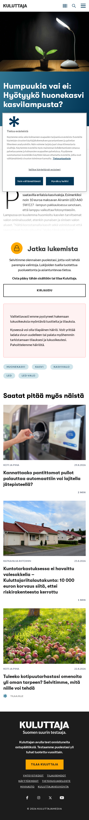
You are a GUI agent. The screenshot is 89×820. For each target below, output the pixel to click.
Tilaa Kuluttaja (44, 764)
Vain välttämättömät (29, 181)
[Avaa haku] (74, 6)
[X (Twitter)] (50, 798)
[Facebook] (27, 798)
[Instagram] (39, 798)
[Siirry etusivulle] (15, 5)
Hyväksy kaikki (60, 181)
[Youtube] (62, 798)
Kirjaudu (44, 290)
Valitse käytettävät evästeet (45, 169)
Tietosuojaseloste (56, 780)
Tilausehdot (56, 775)
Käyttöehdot (28, 780)
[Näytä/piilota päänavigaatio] (83, 6)
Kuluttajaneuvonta (53, 786)
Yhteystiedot (33, 775)
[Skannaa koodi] (65, 6)
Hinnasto (27, 786)
